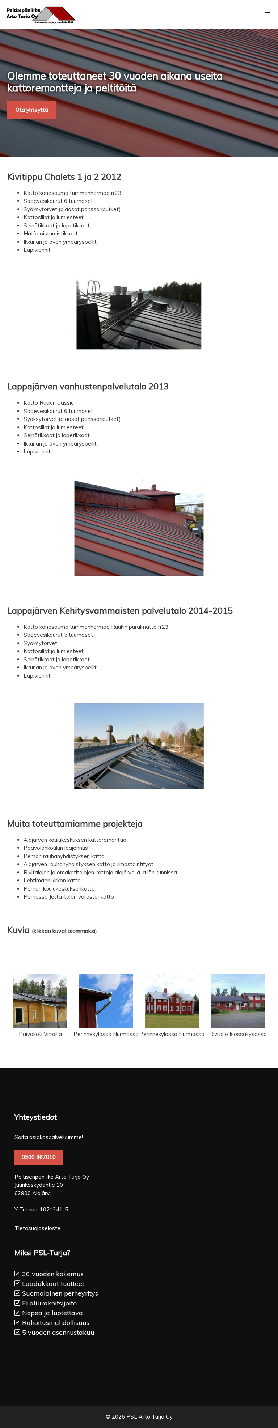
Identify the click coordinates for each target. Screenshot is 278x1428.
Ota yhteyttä (32, 109)
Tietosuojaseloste (37, 1228)
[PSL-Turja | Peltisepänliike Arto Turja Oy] (40, 14)
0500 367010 (39, 1157)
